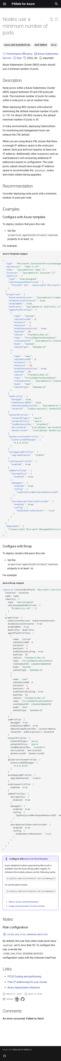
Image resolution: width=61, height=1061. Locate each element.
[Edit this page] (56, 19)
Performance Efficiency (19, 53)
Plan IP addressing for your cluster (27, 982)
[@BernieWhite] (16, 999)
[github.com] (4, 1055)
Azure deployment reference (23, 987)
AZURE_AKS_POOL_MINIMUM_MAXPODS (27, 934)
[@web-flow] (22, 999)
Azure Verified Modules (36, 859)
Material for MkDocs (22, 1049)
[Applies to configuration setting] (4, 934)
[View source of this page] (51, 19)
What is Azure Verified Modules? (24, 902)
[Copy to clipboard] (58, 260)
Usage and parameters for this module (27, 906)
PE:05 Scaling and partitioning (24, 976)
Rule (19, 58)
